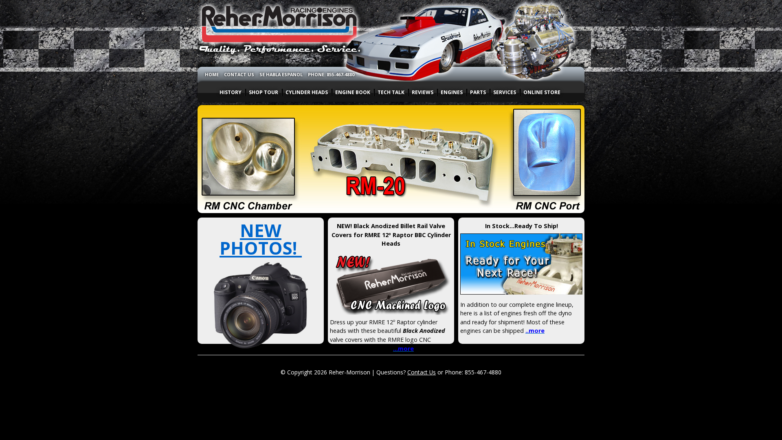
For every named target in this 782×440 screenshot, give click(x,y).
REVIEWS (422, 92)
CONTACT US (239, 74)
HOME (212, 74)
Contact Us (421, 372)
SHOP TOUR (263, 92)
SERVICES (504, 92)
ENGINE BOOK (352, 92)
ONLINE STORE (541, 92)
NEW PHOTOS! (261, 239)
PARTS (478, 92)
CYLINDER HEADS (307, 92)
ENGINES (452, 92)
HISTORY (231, 92)
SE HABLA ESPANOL (281, 74)
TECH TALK (391, 92)
